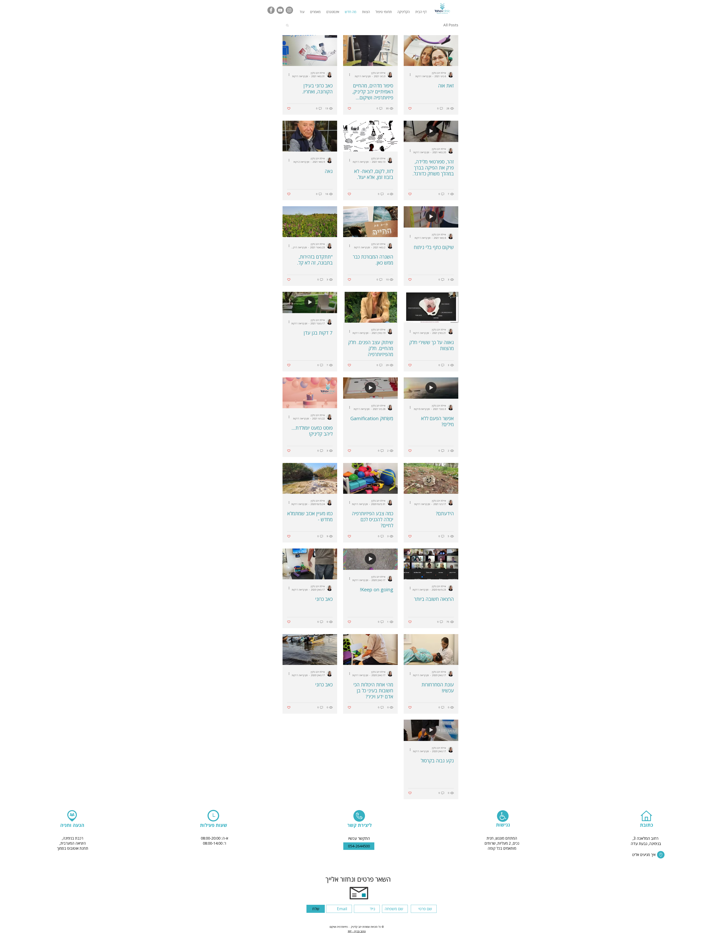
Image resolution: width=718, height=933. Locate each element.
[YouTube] (280, 10)
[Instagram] (289, 10)
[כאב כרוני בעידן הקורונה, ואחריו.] (310, 50)
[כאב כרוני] (310, 564)
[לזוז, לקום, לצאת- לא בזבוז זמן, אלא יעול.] (370, 136)
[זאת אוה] (431, 50)
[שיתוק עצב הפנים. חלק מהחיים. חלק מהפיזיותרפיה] (370, 307)
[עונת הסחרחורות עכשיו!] (431, 649)
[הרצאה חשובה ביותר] (431, 564)
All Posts (450, 24)
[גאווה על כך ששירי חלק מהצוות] (431, 307)
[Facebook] (271, 10)
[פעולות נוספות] (408, 74)
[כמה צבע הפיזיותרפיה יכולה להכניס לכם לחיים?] (370, 478)
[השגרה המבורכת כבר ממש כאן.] (370, 221)
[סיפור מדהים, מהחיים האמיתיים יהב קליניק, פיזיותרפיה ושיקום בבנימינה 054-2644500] (370, 50)
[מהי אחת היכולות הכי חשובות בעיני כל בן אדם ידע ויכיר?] (370, 649)
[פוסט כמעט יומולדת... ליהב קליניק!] (310, 392)
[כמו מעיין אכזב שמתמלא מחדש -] (310, 478)
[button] (315, 11)
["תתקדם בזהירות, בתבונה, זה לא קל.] (310, 221)
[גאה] (310, 136)
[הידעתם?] (431, 478)
